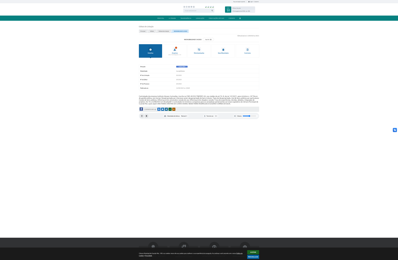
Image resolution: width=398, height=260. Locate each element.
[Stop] (146, 116)
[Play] (142, 116)
